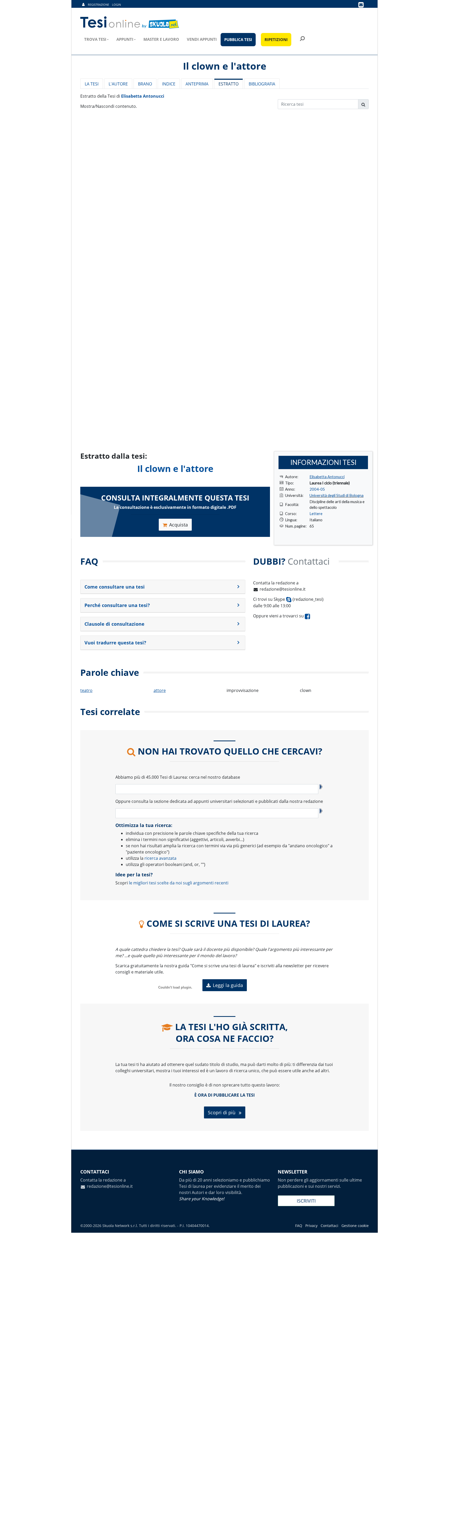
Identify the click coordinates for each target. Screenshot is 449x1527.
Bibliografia (262, 84)
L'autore (118, 84)
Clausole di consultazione (114, 624)
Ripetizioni (276, 39)
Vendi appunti (202, 39)
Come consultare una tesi (114, 587)
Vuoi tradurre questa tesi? (115, 642)
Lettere (315, 513)
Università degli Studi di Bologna (336, 495)
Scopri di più (222, 1112)
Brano (145, 84)
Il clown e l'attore (175, 468)
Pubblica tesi (238, 39)
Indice (168, 84)
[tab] (163, 587)
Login (116, 4)
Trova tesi (95, 39)
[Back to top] (440, 1518)
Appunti (124, 39)
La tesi (91, 84)
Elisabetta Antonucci (142, 96)
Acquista (178, 525)
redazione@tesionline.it (283, 589)
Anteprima (197, 84)
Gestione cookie (355, 1225)
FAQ (298, 1225)
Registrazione (98, 4)
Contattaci (329, 1225)
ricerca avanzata (160, 858)
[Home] (130, 23)
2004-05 (317, 489)
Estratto (229, 84)
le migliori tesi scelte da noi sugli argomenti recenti (178, 883)
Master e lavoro (161, 39)
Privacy (311, 1225)
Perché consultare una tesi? (117, 605)
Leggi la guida (228, 985)
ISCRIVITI (306, 1201)
